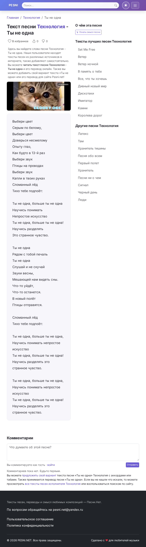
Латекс (83, 134)
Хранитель (86, 170)
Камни (82, 108)
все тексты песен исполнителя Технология (53, 483)
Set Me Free (86, 49)
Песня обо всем (90, 156)
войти (51, 464)
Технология (31, 17)
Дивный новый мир (92, 86)
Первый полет (88, 163)
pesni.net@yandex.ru (68, 509)
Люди (82, 200)
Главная (13, 17)
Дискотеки (86, 93)
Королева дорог (90, 115)
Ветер (82, 57)
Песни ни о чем (89, 178)
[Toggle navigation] (135, 5)
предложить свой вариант (39, 475)
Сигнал (83, 185)
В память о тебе (90, 71)
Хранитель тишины (92, 148)
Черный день (87, 192)
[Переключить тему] (126, 5)
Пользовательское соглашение (30, 519)
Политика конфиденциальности (30, 525)
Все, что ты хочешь (92, 79)
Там (81, 141)
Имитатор (85, 101)
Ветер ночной (88, 64)
